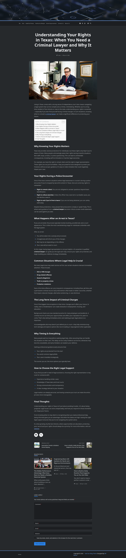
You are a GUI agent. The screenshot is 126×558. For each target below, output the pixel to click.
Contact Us (61, 23)
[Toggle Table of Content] (62, 121)
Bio (20, 23)
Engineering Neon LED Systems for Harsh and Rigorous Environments (62, 461)
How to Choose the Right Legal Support (47, 136)
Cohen (59, 55)
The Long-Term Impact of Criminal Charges (49, 132)
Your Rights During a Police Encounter (47, 126)
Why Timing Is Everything (43, 134)
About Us (67, 23)
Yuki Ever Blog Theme (91, 553)
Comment (38, 504)
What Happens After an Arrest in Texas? (47, 128)
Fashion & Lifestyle (40, 23)
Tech (23, 23)
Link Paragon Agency (39, 488)
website (36, 429)
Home (19, 554)
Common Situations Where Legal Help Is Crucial (50, 130)
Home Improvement (51, 23)
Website (37, 533)
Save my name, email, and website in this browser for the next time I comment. (60, 538)
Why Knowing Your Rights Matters (46, 124)
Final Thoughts (40, 139)
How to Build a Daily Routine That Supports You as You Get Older (81, 473)
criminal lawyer (51, 114)
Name (37, 523)
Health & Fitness (30, 23)
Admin (56, 474)
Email (37, 528)
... (44, 484)
